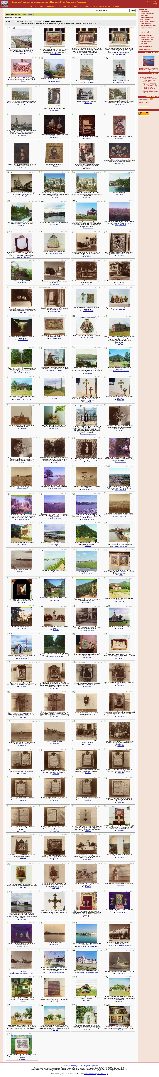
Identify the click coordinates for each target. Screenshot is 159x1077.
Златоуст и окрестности (121, 371)
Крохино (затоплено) (56, 656)
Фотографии (51, 6)
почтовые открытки (148, 21)
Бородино (88, 401)
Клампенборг (55, 81)
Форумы (102, 6)
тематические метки (148, 25)
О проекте (41, 6)
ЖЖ (109, 6)
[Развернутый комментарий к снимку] (14, 28)
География (62, 6)
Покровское (88, 573)
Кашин (120, 430)
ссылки (144, 43)
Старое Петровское (23, 372)
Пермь (56, 398)
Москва (23, 135)
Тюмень (55, 572)
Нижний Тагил (120, 973)
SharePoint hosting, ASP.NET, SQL (96, 1074)
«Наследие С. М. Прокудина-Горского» (84, 1066)
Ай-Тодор (23, 104)
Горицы (88, 657)
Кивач (121, 194)
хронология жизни (147, 37)
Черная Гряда (55, 546)
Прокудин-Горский (145, 35)
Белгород (23, 53)
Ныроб (23, 1001)
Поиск (81, 6)
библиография (146, 41)
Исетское (23, 571)
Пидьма (120, 344)
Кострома (120, 255)
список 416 (145, 32)
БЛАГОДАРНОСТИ (145, 49)
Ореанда (121, 104)
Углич (88, 461)
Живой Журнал (144, 102)
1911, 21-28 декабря (145, 77)
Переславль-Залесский (23, 257)
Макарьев (88, 831)
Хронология (72, 6)
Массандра (55, 110)
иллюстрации (146, 23)
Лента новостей (144, 99)
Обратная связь (91, 6)
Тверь (23, 81)
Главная (32, 6)
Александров (120, 912)
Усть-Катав (88, 373)
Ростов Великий (55, 54)
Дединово (55, 944)
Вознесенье (23, 658)
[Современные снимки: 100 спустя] (41, 58)
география (145, 11)
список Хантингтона (148, 30)
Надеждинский (23, 488)
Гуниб (56, 197)
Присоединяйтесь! (145, 46)
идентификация (146, 28)
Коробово (23, 745)
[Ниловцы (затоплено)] (120, 546)
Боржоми (23, 282)
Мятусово (120, 628)
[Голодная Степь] (120, 225)
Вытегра (55, 224)
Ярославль (88, 256)
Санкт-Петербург (88, 82)
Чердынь (23, 1059)
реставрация (145, 19)
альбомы (144, 15)
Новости (115, 6)
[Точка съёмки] (11, 28)
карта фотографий (147, 13)
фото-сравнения (147, 17)
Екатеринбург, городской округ (88, 946)
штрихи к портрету (147, 39)
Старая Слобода (88, 630)
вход (155, 4)
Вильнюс (56, 630)
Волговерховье (88, 228)
